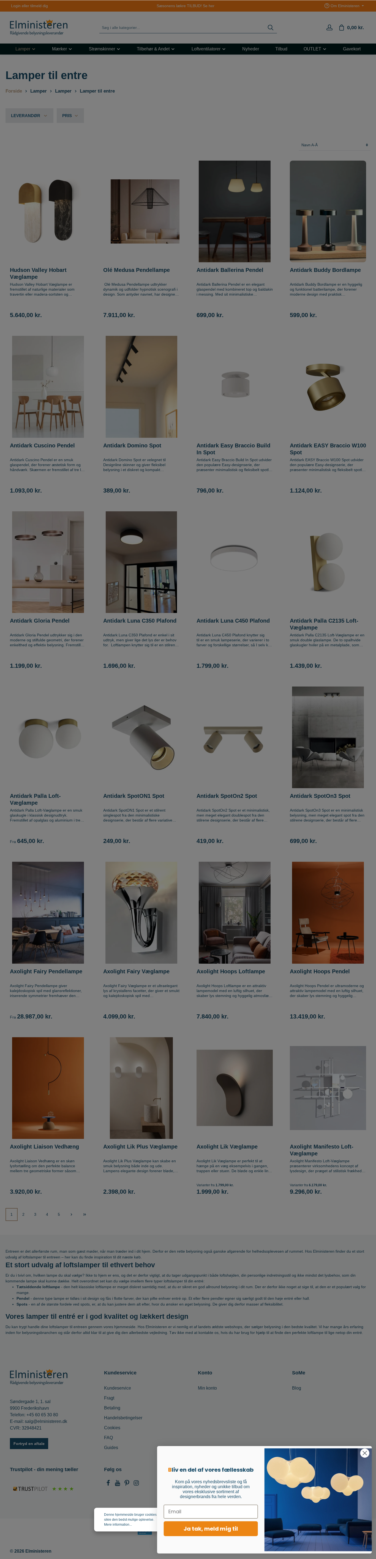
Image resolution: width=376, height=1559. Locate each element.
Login (16, 6)
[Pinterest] (127, 1484)
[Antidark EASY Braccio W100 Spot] (328, 386)
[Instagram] (136, 1484)
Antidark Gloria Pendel (40, 621)
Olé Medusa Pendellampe (136, 270)
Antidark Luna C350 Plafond (140, 621)
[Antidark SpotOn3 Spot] (328, 737)
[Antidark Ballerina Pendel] (235, 211)
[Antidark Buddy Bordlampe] (328, 211)
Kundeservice (117, 1388)
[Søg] (270, 27)
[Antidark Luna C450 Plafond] (235, 562)
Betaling (112, 1408)
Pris (67, 115)
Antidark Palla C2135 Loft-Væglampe (324, 624)
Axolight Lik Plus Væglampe (140, 1147)
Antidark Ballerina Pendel (230, 270)
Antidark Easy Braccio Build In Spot (233, 448)
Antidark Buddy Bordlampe (325, 270)
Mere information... (118, 1524)
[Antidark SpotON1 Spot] (141, 737)
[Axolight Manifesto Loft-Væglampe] (328, 1088)
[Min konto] (329, 27)
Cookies (112, 1427)
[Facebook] (108, 1484)
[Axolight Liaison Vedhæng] (48, 1088)
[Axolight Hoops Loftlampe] (235, 912)
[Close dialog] (363, 1453)
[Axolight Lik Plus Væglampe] (141, 1088)
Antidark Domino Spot (132, 445)
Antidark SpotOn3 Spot (321, 796)
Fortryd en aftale (29, 1443)
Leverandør (25, 115)
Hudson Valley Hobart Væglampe (38, 273)
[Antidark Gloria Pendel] (48, 562)
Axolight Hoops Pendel (320, 971)
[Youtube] (118, 1484)
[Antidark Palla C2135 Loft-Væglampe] (328, 562)
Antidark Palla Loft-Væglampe (35, 799)
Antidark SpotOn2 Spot (227, 796)
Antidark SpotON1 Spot (133, 796)
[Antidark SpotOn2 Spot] (235, 737)
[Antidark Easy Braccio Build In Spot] (235, 386)
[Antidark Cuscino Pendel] (48, 386)
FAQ (108, 1437)
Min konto (207, 1388)
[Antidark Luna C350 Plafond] (141, 562)
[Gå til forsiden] (38, 28)
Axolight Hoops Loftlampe (231, 971)
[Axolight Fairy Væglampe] (141, 912)
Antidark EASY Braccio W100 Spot (328, 448)
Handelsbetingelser (123, 1417)
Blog (296, 1388)
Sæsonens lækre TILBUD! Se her (185, 6)
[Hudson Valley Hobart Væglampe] (48, 211)
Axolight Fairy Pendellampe (46, 971)
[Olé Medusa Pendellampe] (141, 211)
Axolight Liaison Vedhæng (44, 1147)
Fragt (109, 1398)
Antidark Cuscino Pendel (42, 445)
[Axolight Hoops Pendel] (328, 912)
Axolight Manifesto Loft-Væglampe (321, 1150)
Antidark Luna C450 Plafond (233, 621)
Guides (111, 1447)
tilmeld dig (39, 6)
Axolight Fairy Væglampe (136, 971)
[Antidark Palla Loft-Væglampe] (48, 737)
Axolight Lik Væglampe (227, 1147)
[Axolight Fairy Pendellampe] (48, 912)
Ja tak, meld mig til (209, 1529)
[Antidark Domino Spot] (141, 386)
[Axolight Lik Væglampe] (235, 1088)
